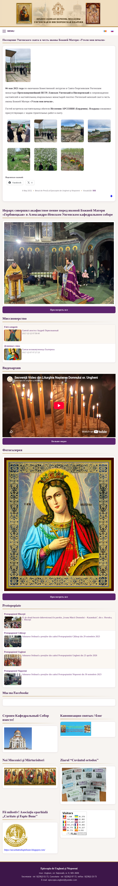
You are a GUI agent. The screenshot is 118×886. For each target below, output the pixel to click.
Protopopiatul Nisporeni (15, 671)
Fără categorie (11, 327)
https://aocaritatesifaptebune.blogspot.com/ (24, 850)
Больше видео (59, 441)
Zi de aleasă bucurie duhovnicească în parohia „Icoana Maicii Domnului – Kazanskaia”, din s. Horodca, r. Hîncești (67, 619)
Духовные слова (12, 346)
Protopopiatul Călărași (15, 633)
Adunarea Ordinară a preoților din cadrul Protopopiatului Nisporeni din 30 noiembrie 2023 (61, 674)
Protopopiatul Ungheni (15, 652)
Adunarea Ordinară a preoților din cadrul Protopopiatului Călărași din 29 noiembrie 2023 (61, 637)
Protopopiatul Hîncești (14, 614)
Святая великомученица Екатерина (38, 349)
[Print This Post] (111, 196)
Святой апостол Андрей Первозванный (40, 331)
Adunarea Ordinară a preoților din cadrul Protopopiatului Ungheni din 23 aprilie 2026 (59, 655)
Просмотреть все (59, 310)
